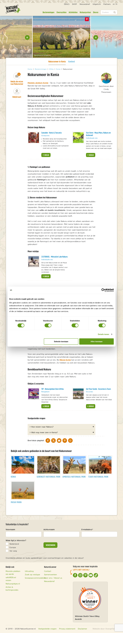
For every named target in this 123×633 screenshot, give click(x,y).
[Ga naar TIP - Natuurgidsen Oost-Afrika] (34, 394)
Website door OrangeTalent (104, 629)
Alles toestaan (96, 341)
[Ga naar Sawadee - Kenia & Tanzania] (34, 138)
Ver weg (13, 551)
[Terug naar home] (12, 9)
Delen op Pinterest (87, 19)
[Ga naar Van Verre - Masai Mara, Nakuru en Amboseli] (78, 138)
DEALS (66, 4)
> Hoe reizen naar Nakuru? (41, 427)
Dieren (95, 12)
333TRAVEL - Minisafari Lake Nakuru (54, 256)
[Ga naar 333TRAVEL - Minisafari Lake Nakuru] (34, 262)
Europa (12, 547)
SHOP (74, 4)
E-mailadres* (87, 529)
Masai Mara (16, 502)
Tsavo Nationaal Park (98, 476)
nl (113, 4)
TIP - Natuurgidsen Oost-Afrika (52, 389)
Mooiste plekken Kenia (38, 83)
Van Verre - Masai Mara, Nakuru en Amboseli (98, 134)
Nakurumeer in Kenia (57, 61)
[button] (27, 37)
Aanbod (71, 61)
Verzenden (50, 545)
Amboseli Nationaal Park (74, 476)
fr (116, 4)
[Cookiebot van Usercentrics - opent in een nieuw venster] (103, 290)
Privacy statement (67, 629)
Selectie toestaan (61, 341)
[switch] (48, 325)
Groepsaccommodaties (35, 578)
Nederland (14, 544)
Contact (47, 571)
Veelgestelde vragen (47, 629)
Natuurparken (85, 12)
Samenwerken (50, 574)
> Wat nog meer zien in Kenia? (44, 432)
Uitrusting (29, 571)
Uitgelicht (97, 4)
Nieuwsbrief (85, 4)
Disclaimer (82, 629)
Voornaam (10, 529)
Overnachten (61, 12)
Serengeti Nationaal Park (48, 476)
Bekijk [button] (46, 155)
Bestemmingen (48, 12)
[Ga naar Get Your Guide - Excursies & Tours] (78, 394)
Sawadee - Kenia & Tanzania (51, 132)
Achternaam (49, 529)
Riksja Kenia (65, 360)
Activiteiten (73, 12)
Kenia (13, 476)
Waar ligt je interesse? (16, 540)
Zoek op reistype (32, 574)
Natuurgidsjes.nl (13, 584)
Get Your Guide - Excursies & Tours (98, 389)
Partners (107, 4)
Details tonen (103, 334)
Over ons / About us (53, 578)
